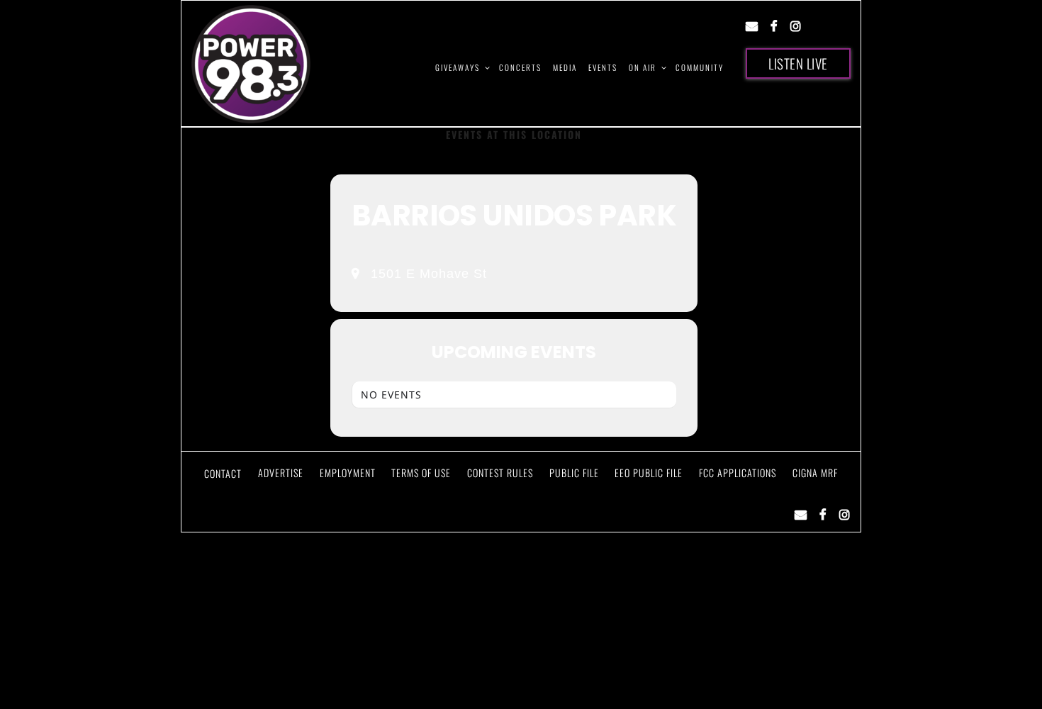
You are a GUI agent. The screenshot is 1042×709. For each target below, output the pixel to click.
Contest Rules (500, 472)
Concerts (520, 67)
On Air (642, 67)
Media (565, 67)
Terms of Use (421, 472)
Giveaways (457, 67)
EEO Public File (649, 472)
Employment (348, 472)
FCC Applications (737, 472)
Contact (223, 473)
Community (700, 67)
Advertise (280, 472)
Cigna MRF (815, 472)
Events (602, 67)
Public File (574, 472)
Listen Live (798, 63)
